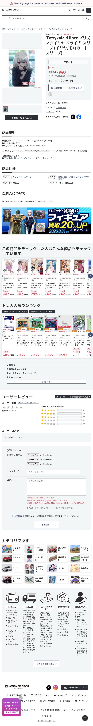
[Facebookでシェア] (78, 116)
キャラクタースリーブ (22, 176)
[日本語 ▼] (69, 9)
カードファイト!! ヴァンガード (22, 373)
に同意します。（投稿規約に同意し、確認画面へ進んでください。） (48, 516)
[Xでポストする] (73, 116)
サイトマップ (46, 716)
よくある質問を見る (45, 663)
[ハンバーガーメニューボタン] (88, 10)
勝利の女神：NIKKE (17, 369)
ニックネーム (13, 471)
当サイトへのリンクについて (74, 710)
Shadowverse (15, 376)
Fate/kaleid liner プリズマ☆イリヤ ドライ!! (73, 178)
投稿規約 (19, 516)
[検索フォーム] (83, 10)
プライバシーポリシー (28, 710)
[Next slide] (90, 276)
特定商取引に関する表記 (50, 710)
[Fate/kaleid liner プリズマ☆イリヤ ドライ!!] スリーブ (28, 158)
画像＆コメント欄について (28, 402)
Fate (58, 111)
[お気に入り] (74, 9)
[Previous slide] (2, 276)
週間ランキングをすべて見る (14, 311)
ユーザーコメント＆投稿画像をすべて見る (72, 397)
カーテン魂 (61, 107)
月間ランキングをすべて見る (41, 311)
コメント (11, 479)
